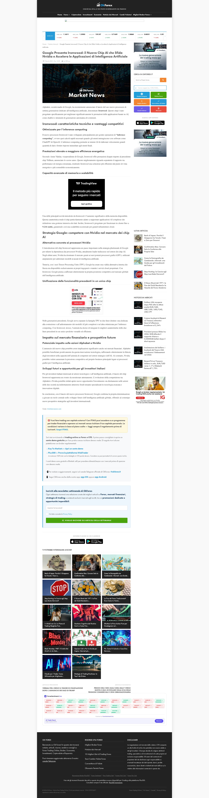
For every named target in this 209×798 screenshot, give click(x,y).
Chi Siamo (146, 790)
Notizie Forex (159, 96)
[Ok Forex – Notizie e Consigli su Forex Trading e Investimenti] (104, 5)
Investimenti (87, 15)
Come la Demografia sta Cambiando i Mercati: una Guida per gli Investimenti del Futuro (154, 262)
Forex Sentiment (96, 775)
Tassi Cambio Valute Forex (95, 759)
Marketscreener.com (54, 409)
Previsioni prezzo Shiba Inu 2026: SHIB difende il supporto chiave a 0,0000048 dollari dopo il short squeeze (155, 336)
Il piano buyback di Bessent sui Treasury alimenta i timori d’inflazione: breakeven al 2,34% (155, 322)
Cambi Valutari (126, 15)
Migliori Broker (141, 15)
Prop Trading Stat (108, 775)
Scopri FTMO (62, 429)
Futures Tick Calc (120, 775)
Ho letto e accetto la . (60, 514)
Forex (66, 15)
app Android (100, 477)
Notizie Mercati (53, 44)
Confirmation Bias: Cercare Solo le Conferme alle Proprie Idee (155, 249)
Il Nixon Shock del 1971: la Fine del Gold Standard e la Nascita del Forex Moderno (155, 285)
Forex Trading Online (135, 790)
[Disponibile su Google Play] (94, 541)
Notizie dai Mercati (110, 15)
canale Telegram (49, 761)
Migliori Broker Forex (93, 745)
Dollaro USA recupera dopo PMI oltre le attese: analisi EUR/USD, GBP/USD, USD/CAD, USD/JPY (154, 307)
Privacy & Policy (161, 790)
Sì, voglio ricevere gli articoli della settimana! (86, 520)
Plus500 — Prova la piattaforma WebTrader (68, 453)
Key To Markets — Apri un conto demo (65, 448)
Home (59, 15)
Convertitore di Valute (158, 103)
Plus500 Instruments (115, 782)
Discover (159, 721)
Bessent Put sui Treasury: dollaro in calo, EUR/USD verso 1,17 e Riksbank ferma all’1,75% (154, 364)
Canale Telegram (142, 96)
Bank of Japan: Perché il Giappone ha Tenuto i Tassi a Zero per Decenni (155, 237)
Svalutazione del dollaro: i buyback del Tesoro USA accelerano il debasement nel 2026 (154, 351)
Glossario (158, 110)
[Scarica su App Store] (77, 541)
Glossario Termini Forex (94, 768)
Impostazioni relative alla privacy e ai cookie (54, 792)
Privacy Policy (67, 514)
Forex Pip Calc (132, 775)
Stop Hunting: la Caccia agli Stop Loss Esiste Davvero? (155, 272)
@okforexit (116, 471)
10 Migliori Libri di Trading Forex (98, 754)
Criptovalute (76, 15)
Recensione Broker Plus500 (81, 775)
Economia (97, 15)
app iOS (84, 477)
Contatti (153, 790)
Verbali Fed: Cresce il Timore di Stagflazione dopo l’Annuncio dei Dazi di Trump (62, 689)
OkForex (67, 61)
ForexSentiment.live (108, 716)
